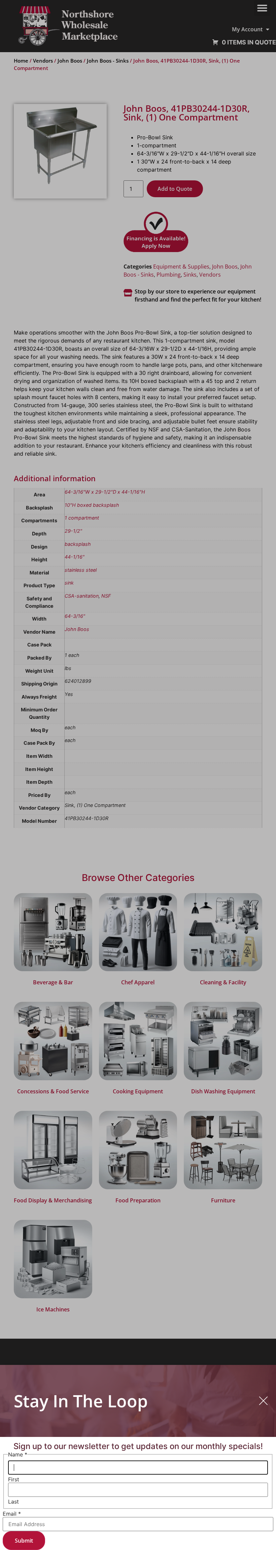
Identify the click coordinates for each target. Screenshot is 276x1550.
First (13, 1479)
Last (13, 1501)
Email (12, 1513)
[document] (138, 775)
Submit (24, 1540)
